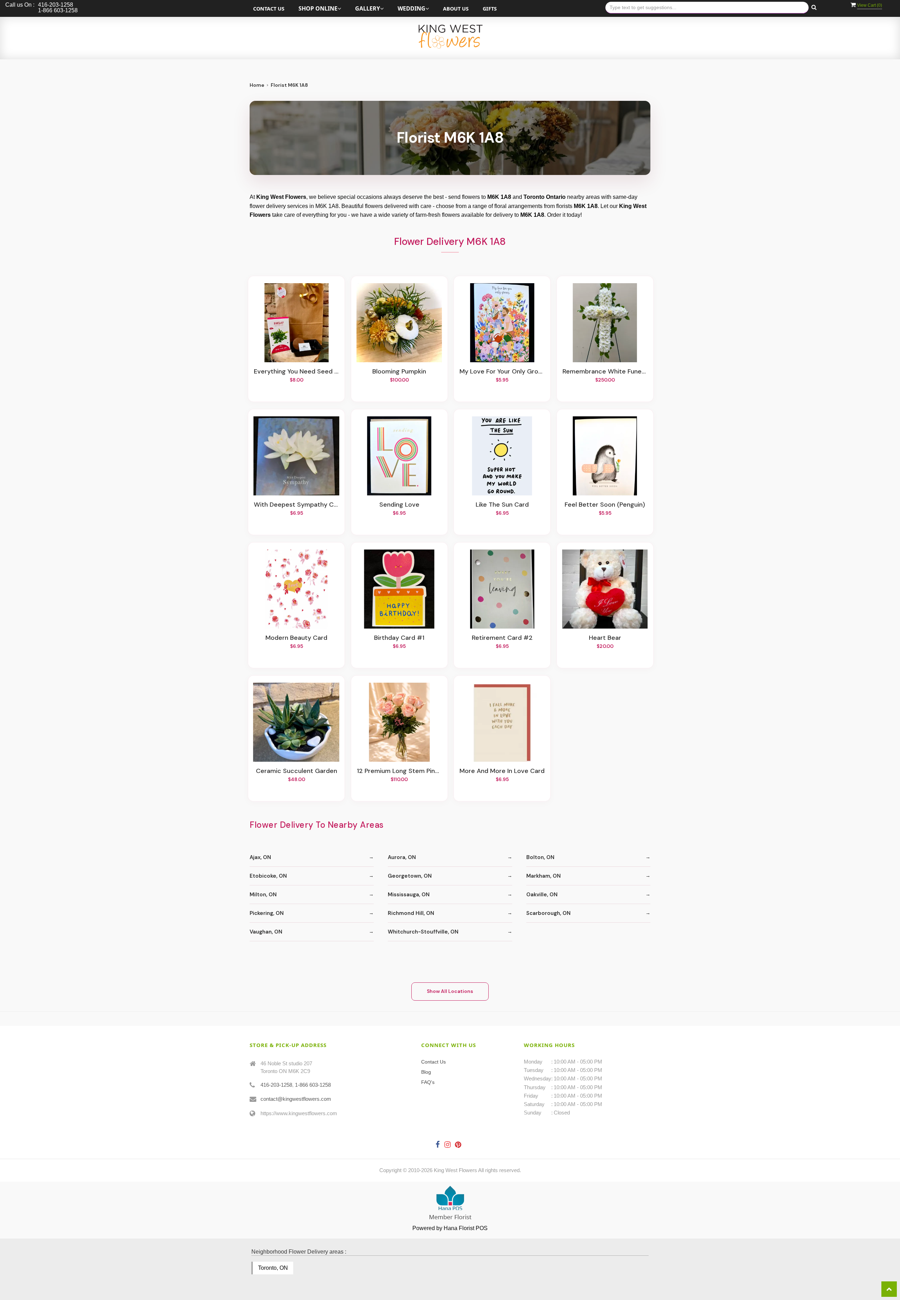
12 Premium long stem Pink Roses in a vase (399, 771)
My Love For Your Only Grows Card (502, 372)
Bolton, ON (540, 857)
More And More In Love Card (502, 771)
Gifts (490, 8)
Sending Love (399, 505)
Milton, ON (263, 894)
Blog (426, 1072)
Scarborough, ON (548, 913)
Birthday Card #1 (399, 638)
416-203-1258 (276, 1085)
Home (257, 85)
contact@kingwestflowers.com (296, 1099)
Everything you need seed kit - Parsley (296, 372)
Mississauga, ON (409, 894)
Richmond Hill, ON (411, 913)
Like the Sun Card (502, 505)
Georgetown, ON (410, 875)
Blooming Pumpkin (399, 372)
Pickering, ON (267, 913)
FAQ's (428, 1082)
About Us (456, 8)
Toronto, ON (273, 1268)
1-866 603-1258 (313, 1085)
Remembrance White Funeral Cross (605, 372)
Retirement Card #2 (502, 638)
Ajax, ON (260, 857)
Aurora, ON (402, 857)
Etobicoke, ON (268, 875)
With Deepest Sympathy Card (296, 505)
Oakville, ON (542, 894)
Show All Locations (450, 991)
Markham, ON (543, 875)
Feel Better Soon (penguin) (605, 505)
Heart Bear (605, 638)
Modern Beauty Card (296, 638)
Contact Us (268, 8)
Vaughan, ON (266, 931)
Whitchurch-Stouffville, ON (423, 931)
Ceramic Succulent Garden (296, 771)
